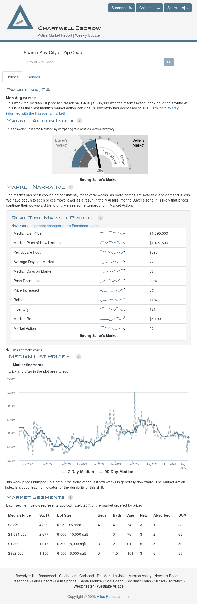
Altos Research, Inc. (113, 596)
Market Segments (27, 364)
